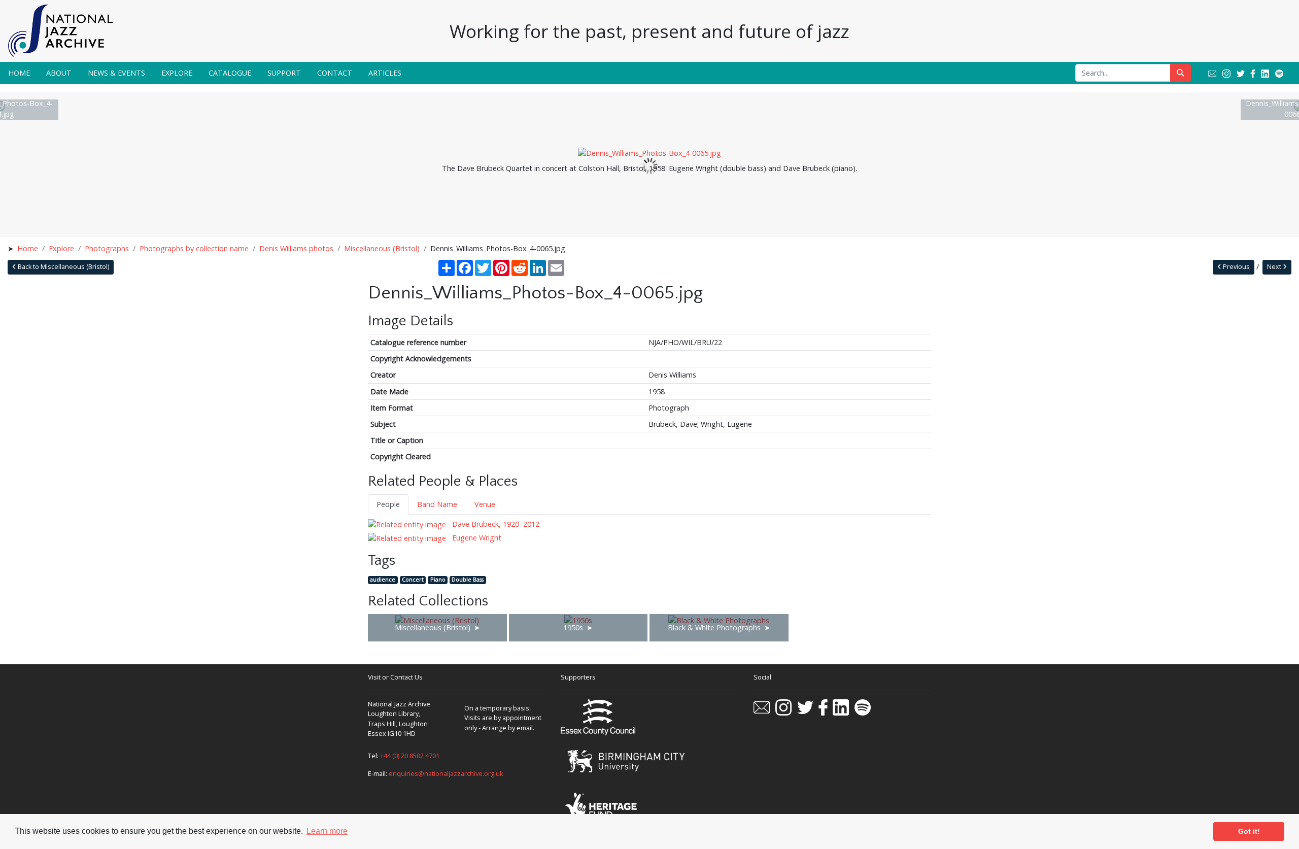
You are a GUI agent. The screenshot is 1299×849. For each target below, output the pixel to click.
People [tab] (388, 504)
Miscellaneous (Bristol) (382, 248)
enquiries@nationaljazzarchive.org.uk (446, 773)
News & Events (116, 73)
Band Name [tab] (437, 504)
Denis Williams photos (296, 248)
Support (284, 73)
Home (19, 73)
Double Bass (468, 580)
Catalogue (230, 73)
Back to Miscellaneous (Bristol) (62, 266)
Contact (334, 73)
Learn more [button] (327, 831)
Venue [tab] (484, 504)
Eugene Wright (475, 537)
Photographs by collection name (194, 248)
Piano (438, 580)
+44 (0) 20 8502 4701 (409, 755)
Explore (176, 73)
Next (1275, 266)
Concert (413, 580)
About (59, 73)
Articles (384, 73)
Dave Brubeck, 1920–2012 (494, 524)
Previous (1235, 266)
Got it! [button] (1249, 831)
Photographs (107, 248)
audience (382, 580)
